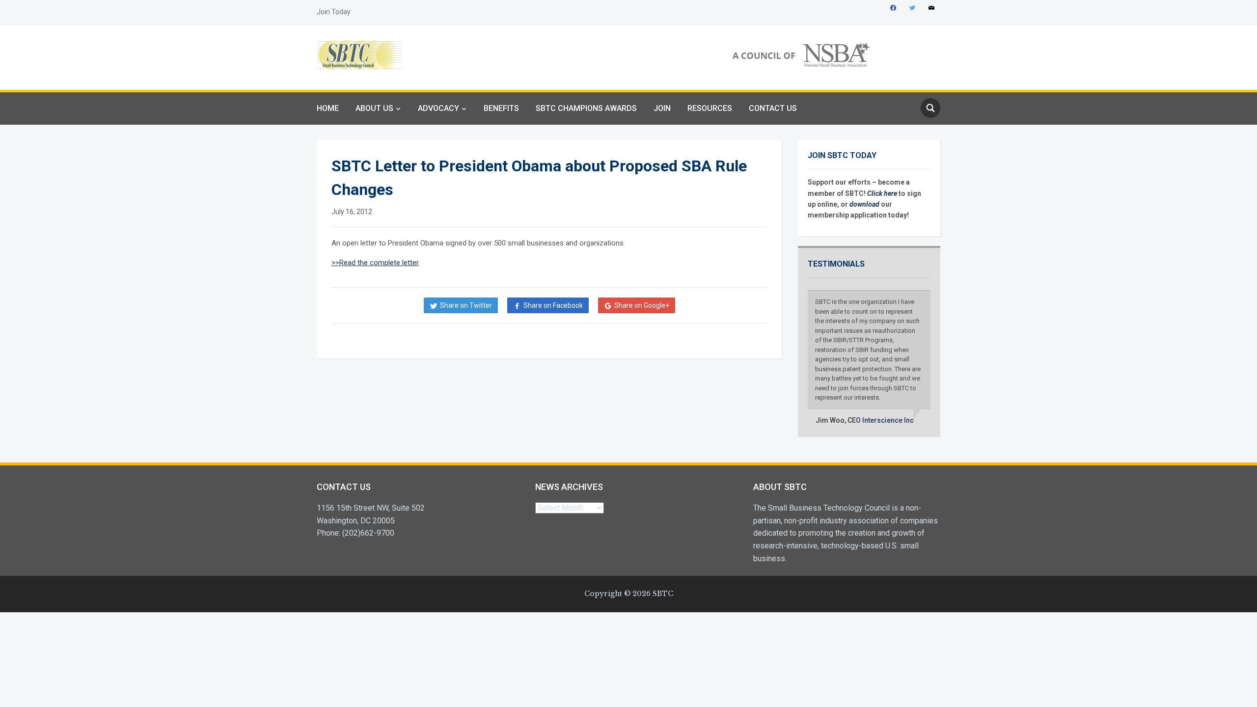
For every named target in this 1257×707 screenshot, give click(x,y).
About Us (374, 108)
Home (328, 108)
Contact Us (773, 108)
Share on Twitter (466, 305)
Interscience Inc (888, 420)
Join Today (334, 12)
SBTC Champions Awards (586, 108)
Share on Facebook (553, 305)
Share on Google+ (641, 305)
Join (662, 108)
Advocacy (438, 108)
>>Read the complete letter (375, 262)
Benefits (501, 108)
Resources (709, 108)
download (865, 204)
